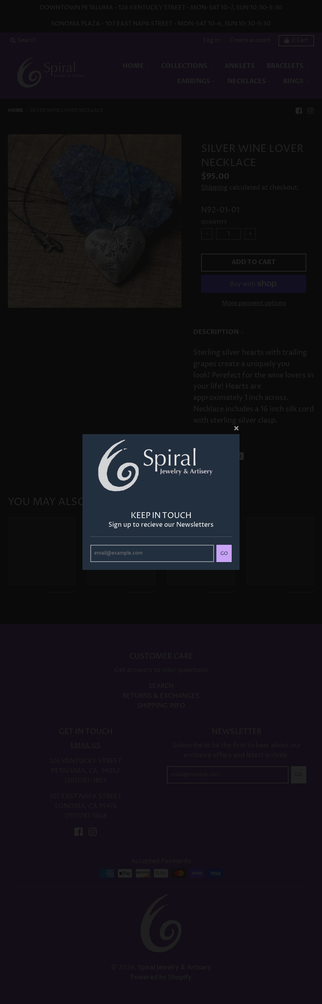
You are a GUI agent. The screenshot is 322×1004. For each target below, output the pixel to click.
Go (224, 553)
